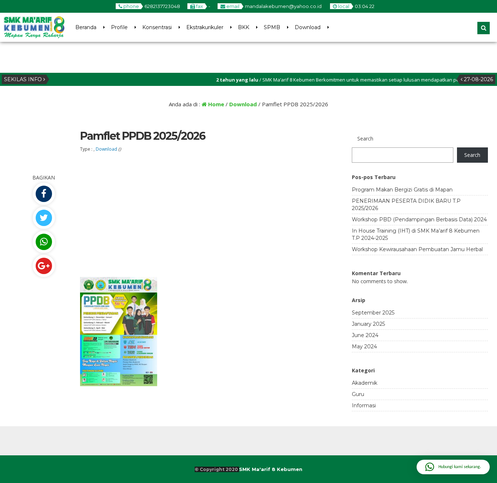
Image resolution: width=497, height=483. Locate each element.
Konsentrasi (157, 27)
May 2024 (364, 346)
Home (215, 104)
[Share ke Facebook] (43, 194)
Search (472, 154)
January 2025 (368, 324)
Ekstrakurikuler (204, 27)
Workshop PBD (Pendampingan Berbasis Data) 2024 (419, 219)
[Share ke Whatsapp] (43, 242)
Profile (119, 27)
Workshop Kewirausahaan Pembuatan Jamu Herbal (417, 249)
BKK (243, 27)
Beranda (85, 27)
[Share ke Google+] (43, 266)
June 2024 (365, 335)
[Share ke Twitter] (43, 218)
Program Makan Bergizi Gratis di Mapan (402, 189)
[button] (453, 467)
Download (308, 27)
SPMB (272, 27)
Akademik (364, 383)
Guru (358, 394)
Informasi (364, 405)
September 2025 (373, 312)
